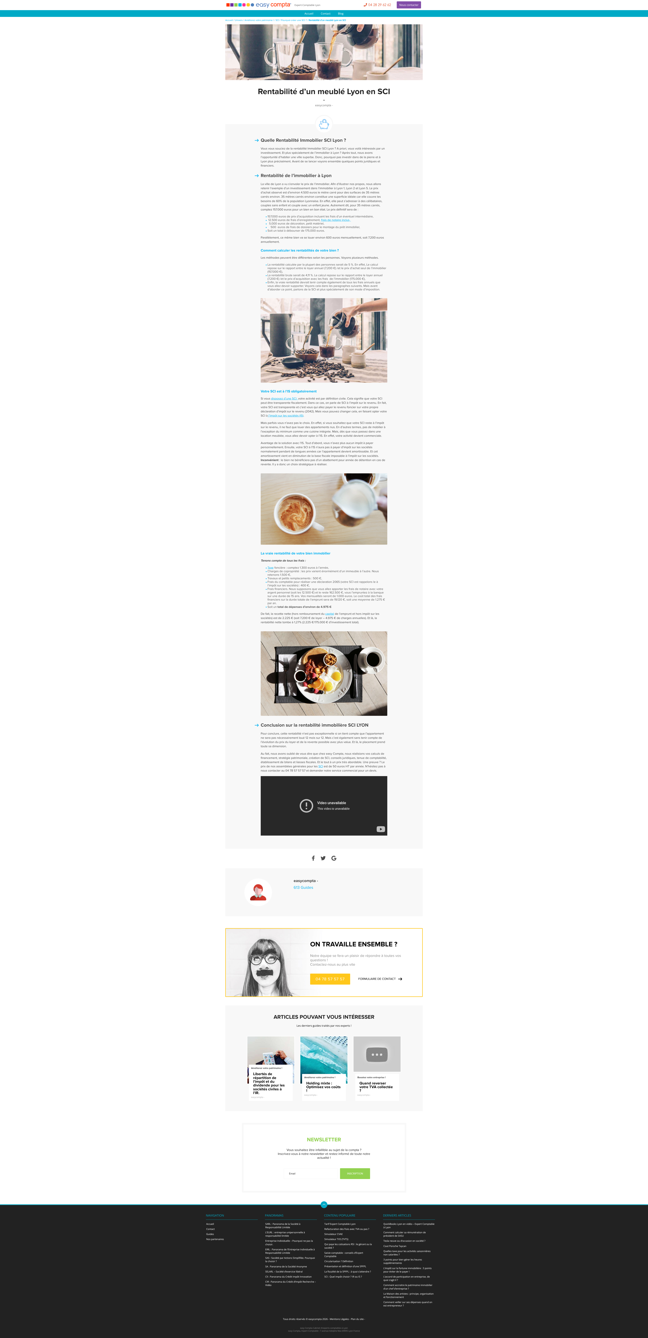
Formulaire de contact (377, 979)
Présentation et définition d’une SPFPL (345, 1266)
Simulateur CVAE (333, 1234)
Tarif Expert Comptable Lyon (340, 1224)
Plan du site (357, 1319)
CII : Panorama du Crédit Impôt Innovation (288, 1276)
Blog (341, 13)
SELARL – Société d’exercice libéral (284, 1271)
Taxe (270, 568)
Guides (210, 1234)
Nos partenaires (215, 1239)
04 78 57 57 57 (330, 979)
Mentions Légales (339, 1319)
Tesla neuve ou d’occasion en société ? (404, 1241)
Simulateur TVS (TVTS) (336, 1239)
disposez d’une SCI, (284, 399)
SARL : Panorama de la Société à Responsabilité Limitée (282, 1225)
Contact (325, 13)
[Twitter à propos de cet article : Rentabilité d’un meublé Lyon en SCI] (323, 859)
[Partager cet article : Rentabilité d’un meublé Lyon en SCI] (313, 859)
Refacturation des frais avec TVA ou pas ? (346, 1229)
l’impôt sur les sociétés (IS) (285, 416)
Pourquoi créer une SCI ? (294, 20)
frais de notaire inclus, (336, 220)
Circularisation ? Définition (338, 1261)
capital (329, 614)
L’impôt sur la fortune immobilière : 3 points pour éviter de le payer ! (407, 1270)
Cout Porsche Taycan (394, 1246)
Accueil (309, 13)
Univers (239, 20)
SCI (277, 20)
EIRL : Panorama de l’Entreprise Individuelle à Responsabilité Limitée (290, 1251)
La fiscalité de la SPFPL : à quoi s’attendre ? (347, 1271)
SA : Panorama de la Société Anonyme (286, 1266)
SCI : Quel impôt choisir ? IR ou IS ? (343, 1276)
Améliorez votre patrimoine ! (259, 20)
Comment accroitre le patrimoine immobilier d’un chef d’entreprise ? (408, 1287)
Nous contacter (408, 5)
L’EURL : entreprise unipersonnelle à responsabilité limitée (285, 1234)
